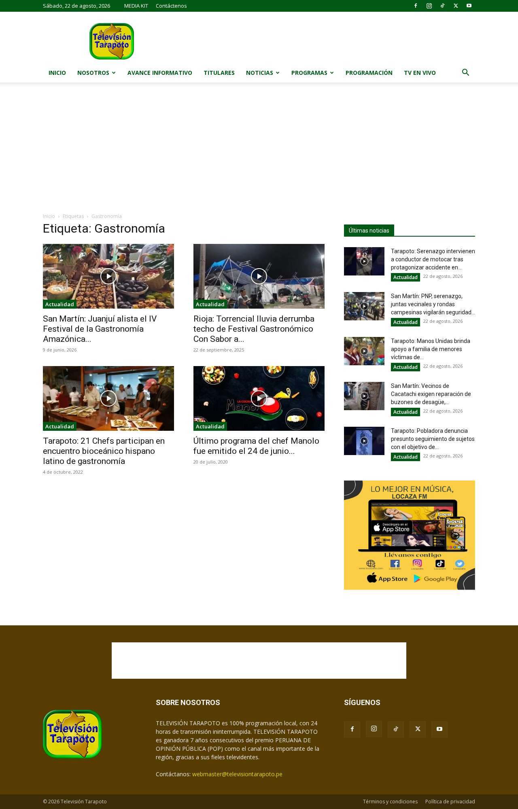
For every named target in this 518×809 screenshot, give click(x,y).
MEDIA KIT (136, 5)
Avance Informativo (159, 72)
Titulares (219, 72)
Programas (309, 72)
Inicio (57, 72)
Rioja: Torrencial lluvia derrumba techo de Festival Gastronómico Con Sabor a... (253, 329)
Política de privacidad (450, 801)
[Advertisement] (259, 151)
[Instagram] (429, 5)
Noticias (259, 72)
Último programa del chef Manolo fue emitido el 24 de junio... (256, 446)
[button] (465, 73)
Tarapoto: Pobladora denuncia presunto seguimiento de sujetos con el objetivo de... (433, 439)
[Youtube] (469, 5)
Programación (369, 72)
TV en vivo (420, 72)
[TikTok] (442, 5)
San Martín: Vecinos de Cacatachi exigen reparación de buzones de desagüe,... (431, 394)
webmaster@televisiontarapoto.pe (237, 774)
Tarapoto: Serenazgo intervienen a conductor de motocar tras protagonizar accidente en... (433, 259)
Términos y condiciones (390, 801)
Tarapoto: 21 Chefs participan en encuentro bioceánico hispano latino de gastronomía (104, 451)
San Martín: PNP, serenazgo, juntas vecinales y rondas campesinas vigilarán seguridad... (433, 304)
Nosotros (93, 72)
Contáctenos (171, 5)
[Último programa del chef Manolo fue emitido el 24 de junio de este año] (259, 398)
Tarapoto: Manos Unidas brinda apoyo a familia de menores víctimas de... (430, 349)
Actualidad (59, 304)
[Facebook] (416, 5)
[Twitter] (456, 5)
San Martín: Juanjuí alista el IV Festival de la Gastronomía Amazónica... (100, 329)
